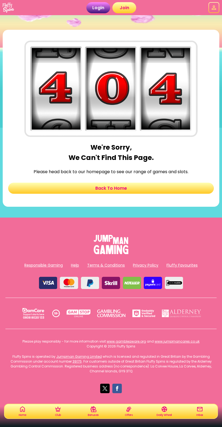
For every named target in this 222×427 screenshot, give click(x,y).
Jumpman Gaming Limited (79, 356)
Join (124, 8)
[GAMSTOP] (79, 313)
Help (75, 265)
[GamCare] (33, 313)
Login (98, 8)
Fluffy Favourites (182, 265)
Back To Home (111, 188)
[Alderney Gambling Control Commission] (181, 313)
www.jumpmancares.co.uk (177, 341)
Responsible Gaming (43, 265)
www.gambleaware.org (126, 341)
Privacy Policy (145, 265)
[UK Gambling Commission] (111, 313)
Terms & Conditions (106, 265)
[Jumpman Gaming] (111, 252)
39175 (77, 361)
